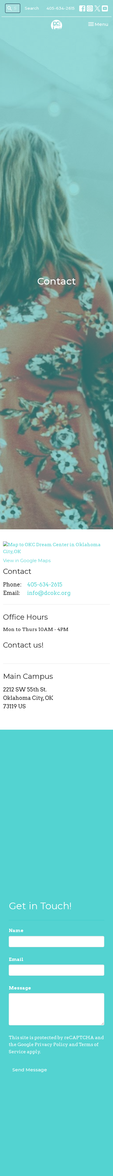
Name (16, 930)
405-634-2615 (60, 8)
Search (32, 8)
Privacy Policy (51, 1044)
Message (20, 988)
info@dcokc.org (49, 593)
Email (16, 959)
